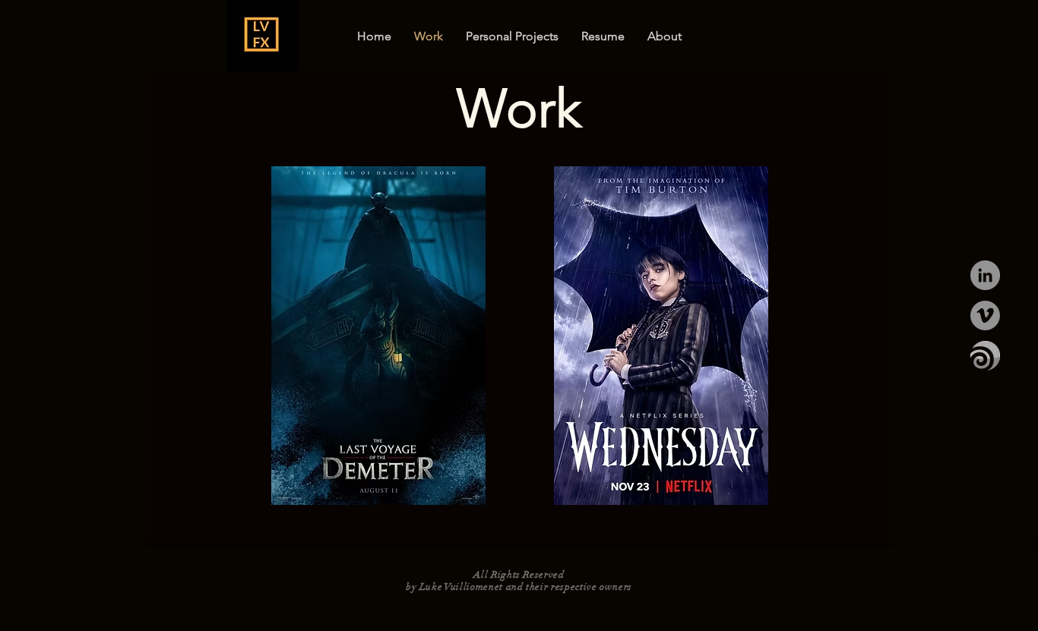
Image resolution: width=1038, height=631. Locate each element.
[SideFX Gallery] (985, 356)
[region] (262, 35)
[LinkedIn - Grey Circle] (985, 275)
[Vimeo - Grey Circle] (985, 315)
